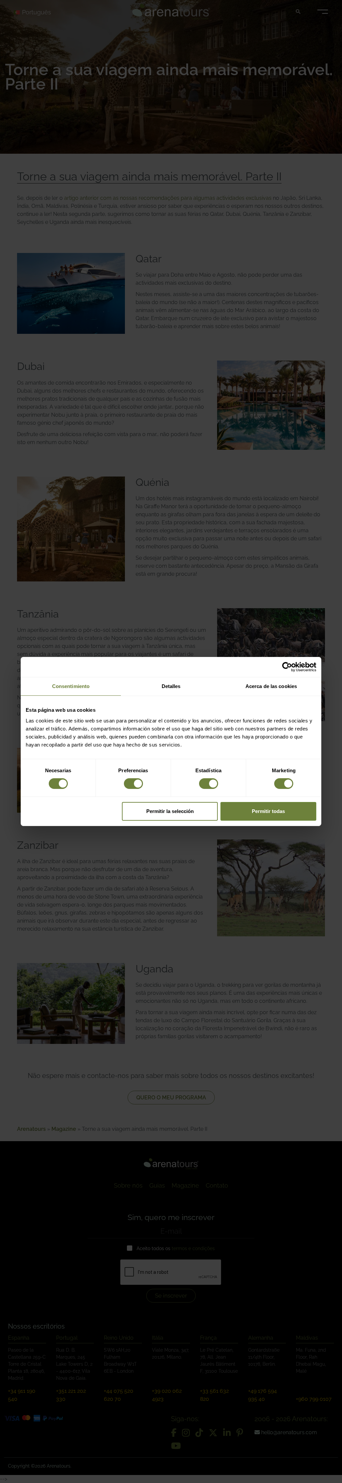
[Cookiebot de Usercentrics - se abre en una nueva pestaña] (287, 667)
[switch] (133, 783)
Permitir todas (268, 811)
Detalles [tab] (171, 686)
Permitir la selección (170, 811)
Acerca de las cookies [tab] (271, 686)
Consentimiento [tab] (71, 686)
